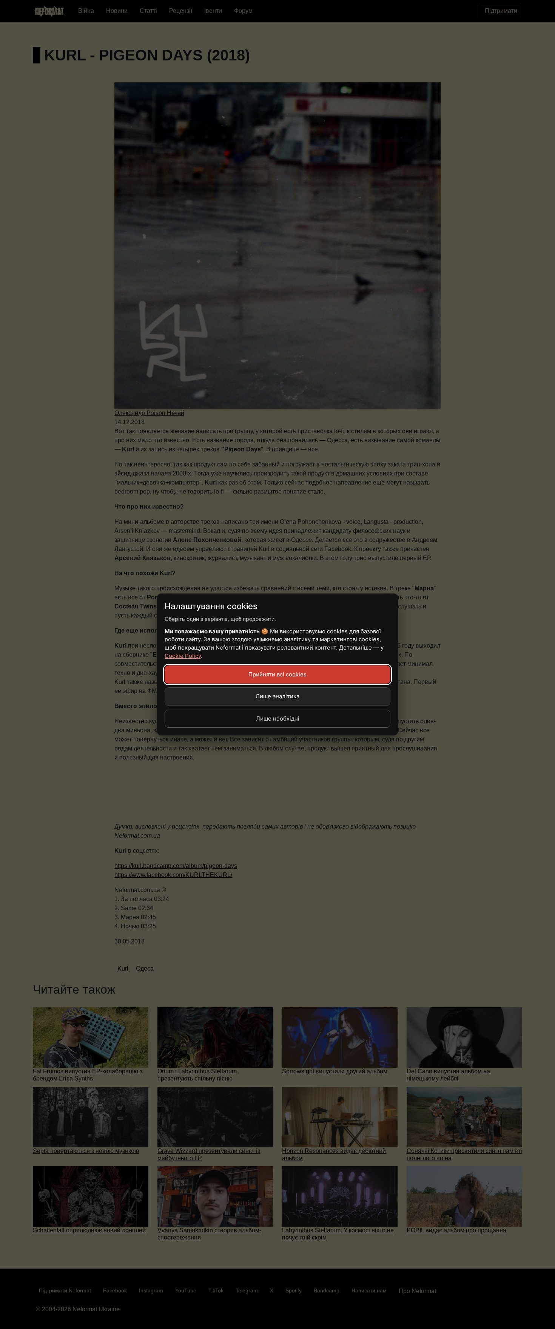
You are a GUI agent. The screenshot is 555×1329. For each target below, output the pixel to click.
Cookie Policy (183, 655)
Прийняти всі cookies (277, 674)
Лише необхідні (277, 718)
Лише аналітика (277, 696)
